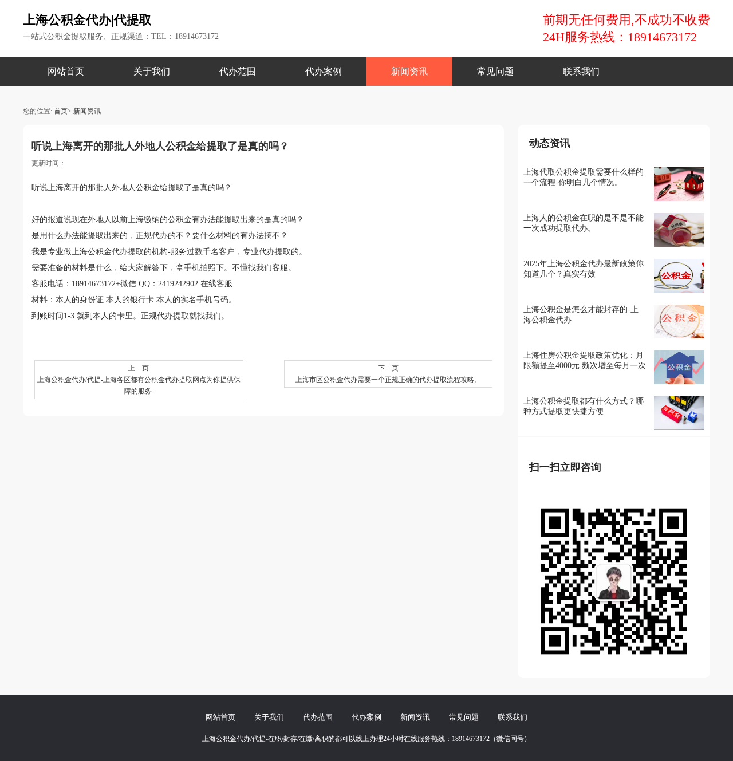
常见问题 (495, 71)
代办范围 (237, 71)
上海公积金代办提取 (108, 251)
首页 (61, 111)
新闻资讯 (409, 71)
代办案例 (323, 71)
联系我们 (581, 71)
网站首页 (66, 71)
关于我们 (151, 71)
